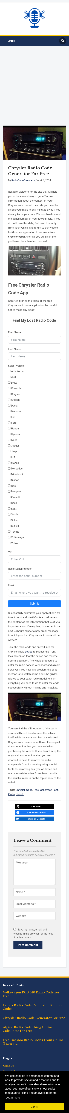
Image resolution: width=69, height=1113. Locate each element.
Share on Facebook (36, 812)
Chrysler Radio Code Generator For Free (34, 1018)
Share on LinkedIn (36, 819)
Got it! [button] (34, 1106)
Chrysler (20, 789)
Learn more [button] (13, 1097)
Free (36, 789)
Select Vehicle (16, 365)
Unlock (20, 794)
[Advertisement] (34, 85)
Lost (55, 789)
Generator (45, 789)
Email (11, 585)
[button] (9, 41)
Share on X (36, 806)
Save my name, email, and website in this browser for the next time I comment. (33, 933)
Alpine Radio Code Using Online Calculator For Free (28, 1029)
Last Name (14, 349)
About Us (8, 1065)
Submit (34, 603)
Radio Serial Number (20, 568)
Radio (11, 794)
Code (29, 789)
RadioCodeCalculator (23, 180)
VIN (10, 552)
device (28, 651)
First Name (14, 332)
